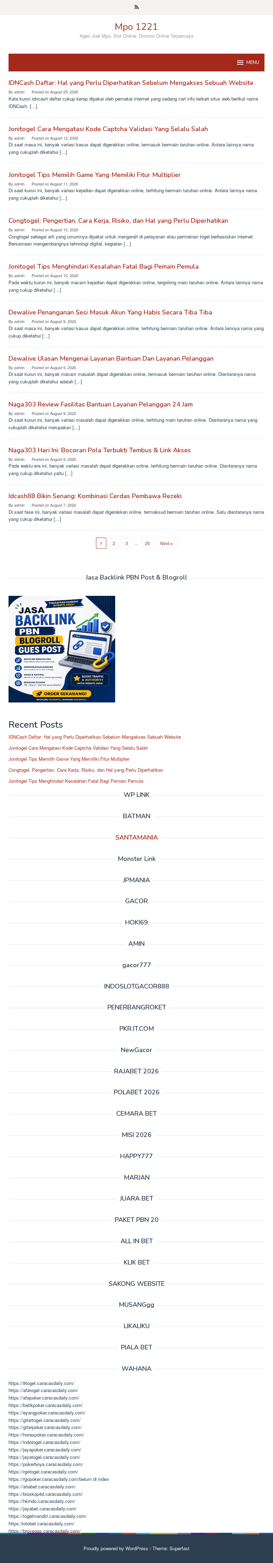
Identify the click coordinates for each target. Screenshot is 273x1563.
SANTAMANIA (137, 837)
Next (164, 543)
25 (147, 543)
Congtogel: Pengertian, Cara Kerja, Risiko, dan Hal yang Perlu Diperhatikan (118, 220)
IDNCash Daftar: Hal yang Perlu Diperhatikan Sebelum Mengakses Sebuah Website (131, 83)
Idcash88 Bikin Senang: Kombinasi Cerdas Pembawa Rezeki (95, 496)
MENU (252, 62)
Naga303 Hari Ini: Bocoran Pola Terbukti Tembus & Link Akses (100, 450)
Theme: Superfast (170, 1548)
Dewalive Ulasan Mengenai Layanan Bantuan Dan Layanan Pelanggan (111, 358)
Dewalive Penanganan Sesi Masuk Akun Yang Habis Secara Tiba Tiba (110, 312)
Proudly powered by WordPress (116, 1548)
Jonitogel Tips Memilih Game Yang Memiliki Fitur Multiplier (95, 175)
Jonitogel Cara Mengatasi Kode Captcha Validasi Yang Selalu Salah (108, 129)
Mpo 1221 (136, 27)
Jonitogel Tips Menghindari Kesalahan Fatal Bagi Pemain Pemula (104, 266)
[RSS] (136, 7)
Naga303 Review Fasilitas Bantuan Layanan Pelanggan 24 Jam (101, 404)
